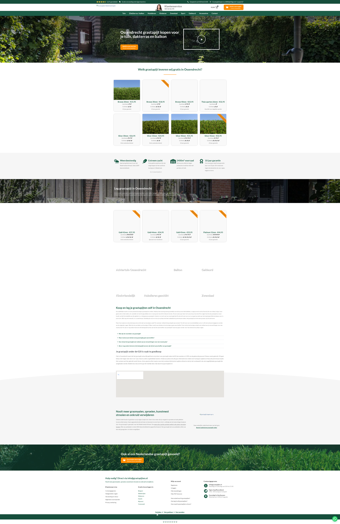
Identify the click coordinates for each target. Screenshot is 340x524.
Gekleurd (192, 13)
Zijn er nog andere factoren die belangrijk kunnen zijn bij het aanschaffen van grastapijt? (145, 346)
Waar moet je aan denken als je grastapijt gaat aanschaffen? (136, 338)
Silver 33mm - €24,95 (155, 136)
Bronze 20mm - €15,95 (127, 102)
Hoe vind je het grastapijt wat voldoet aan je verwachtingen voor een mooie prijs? (143, 342)
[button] (201, 39)
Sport (183, 13)
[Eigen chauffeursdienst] (206, 491)
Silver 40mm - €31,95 (184, 136)
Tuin (124, 13)
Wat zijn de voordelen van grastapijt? (130, 333)
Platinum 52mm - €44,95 (213, 232)
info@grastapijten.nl (215, 485)
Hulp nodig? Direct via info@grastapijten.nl (126, 478)
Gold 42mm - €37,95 (127, 232)
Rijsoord (140, 501)
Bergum (140, 491)
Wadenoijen (141, 493)
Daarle (140, 499)
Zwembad (174, 13)
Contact (215, 13)
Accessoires (203, 13)
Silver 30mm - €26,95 (126, 136)
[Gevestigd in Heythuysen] (206, 496)
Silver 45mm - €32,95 (213, 136)
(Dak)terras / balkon (136, 13)
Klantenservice (173, 7)
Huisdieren (152, 13)
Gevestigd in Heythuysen (217, 495)
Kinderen (162, 13)
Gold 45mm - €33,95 (184, 232)
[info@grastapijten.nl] (206, 485)
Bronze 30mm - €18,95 (156, 102)
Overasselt (141, 504)
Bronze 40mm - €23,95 (184, 102)
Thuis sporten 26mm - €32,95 (213, 102)
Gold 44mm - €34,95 (156, 232)
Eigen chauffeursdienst (216, 490)
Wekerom (141, 496)
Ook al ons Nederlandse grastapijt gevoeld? (150, 454)
